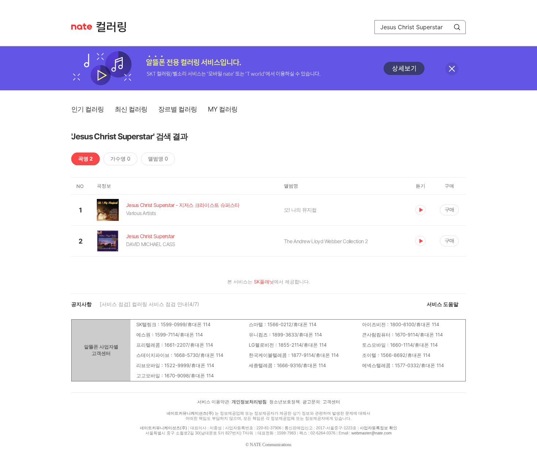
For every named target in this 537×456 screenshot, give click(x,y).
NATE (81, 26)
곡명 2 (85, 158)
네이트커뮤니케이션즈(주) (190, 413)
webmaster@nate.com (371, 433)
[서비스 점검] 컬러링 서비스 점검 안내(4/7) (149, 304)
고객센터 (331, 401)
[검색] (457, 27)
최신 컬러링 (131, 109)
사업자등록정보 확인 (378, 428)
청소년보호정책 (284, 401)
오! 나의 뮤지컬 (300, 210)
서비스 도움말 (442, 304)
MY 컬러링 (222, 109)
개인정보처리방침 (249, 401)
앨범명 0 (158, 158)
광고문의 (311, 401)
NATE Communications (271, 444)
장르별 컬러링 (177, 109)
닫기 (451, 68)
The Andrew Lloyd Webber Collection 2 (325, 241)
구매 (449, 209)
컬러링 (114, 27)
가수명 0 (120, 158)
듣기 (420, 210)
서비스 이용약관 (213, 401)
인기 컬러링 (87, 109)
